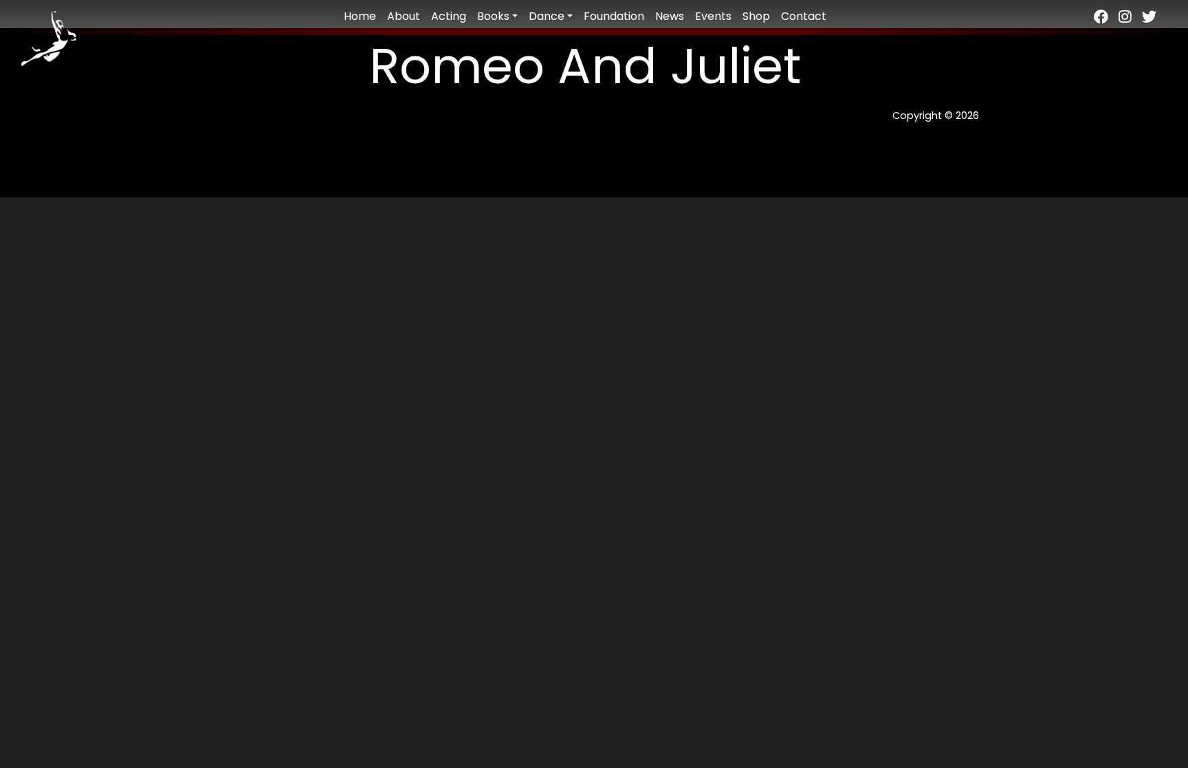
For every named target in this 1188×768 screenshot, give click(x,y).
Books (493, 16)
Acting (448, 16)
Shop (756, 16)
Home (360, 16)
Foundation (614, 16)
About (403, 16)
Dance (546, 16)
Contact (803, 16)
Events (713, 16)
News (669, 16)
